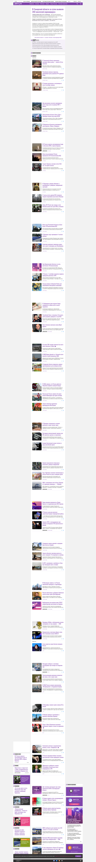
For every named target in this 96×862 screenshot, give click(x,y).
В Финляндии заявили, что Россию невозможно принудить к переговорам (52, 583)
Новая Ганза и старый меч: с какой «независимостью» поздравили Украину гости (21, 769)
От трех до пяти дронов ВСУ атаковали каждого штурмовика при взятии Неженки (47, 48)
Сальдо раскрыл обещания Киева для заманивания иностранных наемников (52, 284)
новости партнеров (36, 53)
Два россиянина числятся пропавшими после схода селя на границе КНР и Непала (52, 104)
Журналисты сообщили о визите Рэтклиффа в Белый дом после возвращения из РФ (50, 767)
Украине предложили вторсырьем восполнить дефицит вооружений (51, 463)
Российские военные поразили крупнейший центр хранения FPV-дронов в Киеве (53, 73)
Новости (32, 3)
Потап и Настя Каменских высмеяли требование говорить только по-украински (53, 725)
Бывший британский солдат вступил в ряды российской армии (52, 444)
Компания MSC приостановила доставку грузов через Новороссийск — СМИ (52, 838)
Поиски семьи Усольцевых (61, 1)
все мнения (27, 772)
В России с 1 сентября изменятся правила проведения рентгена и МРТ (25, 801)
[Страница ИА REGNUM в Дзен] (62, 860)
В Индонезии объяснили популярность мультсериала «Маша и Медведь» (52, 125)
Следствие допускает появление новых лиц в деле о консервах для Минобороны (52, 245)
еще (80, 841)
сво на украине (71, 808)
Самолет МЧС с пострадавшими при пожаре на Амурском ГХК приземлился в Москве (52, 523)
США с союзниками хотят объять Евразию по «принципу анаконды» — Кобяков (52, 483)
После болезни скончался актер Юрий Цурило (52, 325)
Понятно (78, 856)
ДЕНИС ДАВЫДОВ (17, 772)
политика (17, 786)
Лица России (53, 3)
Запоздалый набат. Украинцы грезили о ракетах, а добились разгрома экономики (20, 832)
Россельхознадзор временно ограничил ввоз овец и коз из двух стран (52, 676)
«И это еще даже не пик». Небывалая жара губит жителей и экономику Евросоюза (21, 790)
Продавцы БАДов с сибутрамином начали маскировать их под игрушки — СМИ (53, 623)
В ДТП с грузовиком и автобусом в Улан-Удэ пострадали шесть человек (52, 564)
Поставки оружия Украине (48, 1)
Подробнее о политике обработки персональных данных (64, 856)
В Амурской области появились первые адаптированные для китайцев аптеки (52, 365)
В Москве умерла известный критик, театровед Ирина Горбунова (51, 809)
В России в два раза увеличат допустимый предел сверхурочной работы (53, 513)
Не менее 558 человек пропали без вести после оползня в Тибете (52, 345)
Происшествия (24, 839)
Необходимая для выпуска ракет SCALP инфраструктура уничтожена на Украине (52, 603)
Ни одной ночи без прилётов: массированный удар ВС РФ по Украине (73, 820)
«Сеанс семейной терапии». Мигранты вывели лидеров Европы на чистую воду (22, 853)
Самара (34, 14)
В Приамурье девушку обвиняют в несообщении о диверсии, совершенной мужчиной (52, 185)
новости (34, 56)
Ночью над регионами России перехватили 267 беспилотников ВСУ (51, 155)
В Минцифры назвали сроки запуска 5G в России (53, 705)
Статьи (37, 3)
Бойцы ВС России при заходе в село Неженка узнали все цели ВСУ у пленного (25, 779)
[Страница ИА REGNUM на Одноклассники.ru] (59, 860)
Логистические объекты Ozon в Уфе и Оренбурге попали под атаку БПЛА (45, 45)
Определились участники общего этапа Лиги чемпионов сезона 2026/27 (52, 633)
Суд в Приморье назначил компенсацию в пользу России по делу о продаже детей (53, 473)
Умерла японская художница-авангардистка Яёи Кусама (49, 404)
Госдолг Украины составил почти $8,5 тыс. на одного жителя (52, 164)
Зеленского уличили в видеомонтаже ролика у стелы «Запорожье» (51, 746)
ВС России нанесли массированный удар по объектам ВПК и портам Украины (21, 758)
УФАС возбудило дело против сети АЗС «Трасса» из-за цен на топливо (52, 828)
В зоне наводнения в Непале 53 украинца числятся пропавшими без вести (52, 848)
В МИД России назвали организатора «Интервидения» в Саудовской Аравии (52, 686)
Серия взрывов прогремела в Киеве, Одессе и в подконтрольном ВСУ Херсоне (52, 503)
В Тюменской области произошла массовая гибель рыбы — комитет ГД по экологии (52, 62)
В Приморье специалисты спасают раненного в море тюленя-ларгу (51, 424)
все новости (16, 762)
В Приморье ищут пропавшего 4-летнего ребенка (25, 842)
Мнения (42, 3)
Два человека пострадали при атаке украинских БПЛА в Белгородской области (51, 788)
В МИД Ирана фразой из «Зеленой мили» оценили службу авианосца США (53, 355)
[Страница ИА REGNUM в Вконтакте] (56, 860)
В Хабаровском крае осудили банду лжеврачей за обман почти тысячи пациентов (51, 305)
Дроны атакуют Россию (36, 1)
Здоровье (23, 797)
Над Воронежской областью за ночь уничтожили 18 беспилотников (51, 265)
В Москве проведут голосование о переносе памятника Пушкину (50, 715)
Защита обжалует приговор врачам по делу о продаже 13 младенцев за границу (52, 554)
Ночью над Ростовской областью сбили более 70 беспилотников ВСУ (52, 225)
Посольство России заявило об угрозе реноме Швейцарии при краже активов (52, 394)
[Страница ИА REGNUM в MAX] (54, 860)
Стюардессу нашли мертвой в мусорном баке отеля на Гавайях (52, 544)
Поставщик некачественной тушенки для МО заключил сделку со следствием (52, 434)
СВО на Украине (26, 1)
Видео (47, 3)
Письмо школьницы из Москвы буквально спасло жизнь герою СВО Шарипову (53, 593)
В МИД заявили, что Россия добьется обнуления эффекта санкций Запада (51, 385)
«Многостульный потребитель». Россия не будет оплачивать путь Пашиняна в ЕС (21, 811)
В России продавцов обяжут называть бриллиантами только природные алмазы (53, 756)
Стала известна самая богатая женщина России (52, 645)
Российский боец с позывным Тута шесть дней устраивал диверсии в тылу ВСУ (25, 821)
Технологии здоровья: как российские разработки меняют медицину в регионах (47, 46)
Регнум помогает (62, 3)
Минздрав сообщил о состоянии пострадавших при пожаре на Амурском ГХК (52, 665)
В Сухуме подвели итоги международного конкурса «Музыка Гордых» (52, 799)
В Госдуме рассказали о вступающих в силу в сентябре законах (52, 84)
